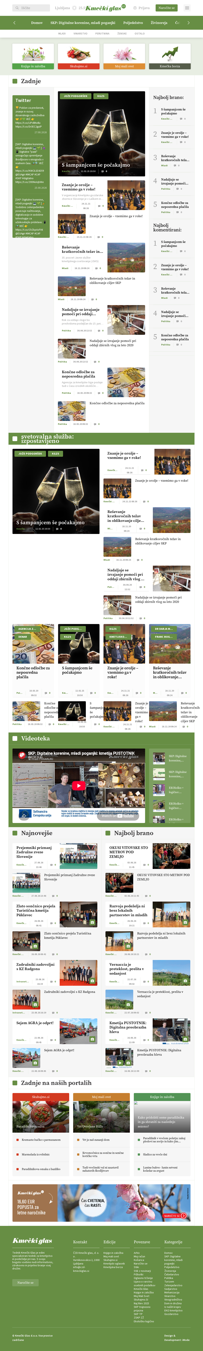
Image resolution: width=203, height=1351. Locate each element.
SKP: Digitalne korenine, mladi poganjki (83, 22)
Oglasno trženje (143, 1278)
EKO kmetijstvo (173, 1311)
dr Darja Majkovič (166, 629)
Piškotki (138, 1275)
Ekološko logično (144, 1321)
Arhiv (137, 1253)
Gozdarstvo (171, 1314)
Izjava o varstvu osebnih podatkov (144, 1283)
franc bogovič (165, 637)
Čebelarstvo (171, 1275)
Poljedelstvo (133, 22)
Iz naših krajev (172, 1307)
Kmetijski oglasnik (114, 1264)
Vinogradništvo (173, 1300)
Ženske (122, 33)
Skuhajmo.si (110, 1260)
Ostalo (140, 33)
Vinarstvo (80, 33)
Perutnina (102, 33)
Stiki (136, 1267)
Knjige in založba (113, 1253)
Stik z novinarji (142, 1271)
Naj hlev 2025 (141, 1303)
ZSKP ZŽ (139, 1318)
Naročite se (167, 8)
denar (22, 637)
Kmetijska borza (113, 1267)
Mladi (62, 33)
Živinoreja (159, 22)
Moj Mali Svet (141, 1296)
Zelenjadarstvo (173, 1285)
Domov (37, 22)
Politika (168, 1278)
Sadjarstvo (170, 1289)
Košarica (139, 1260)
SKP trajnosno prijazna (142, 1309)
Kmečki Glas (141, 1289)
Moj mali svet (111, 1257)
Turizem (169, 1282)
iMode (186, 1340)
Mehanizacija (171, 1293)
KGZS (100, 96)
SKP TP (138, 1314)
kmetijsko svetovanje (120, 637)
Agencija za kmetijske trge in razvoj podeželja (29, 629)
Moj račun (139, 1257)
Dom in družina (173, 1303)
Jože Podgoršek (75, 96)
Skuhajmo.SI (141, 1300)
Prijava (144, 8)
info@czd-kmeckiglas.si (81, 1269)
